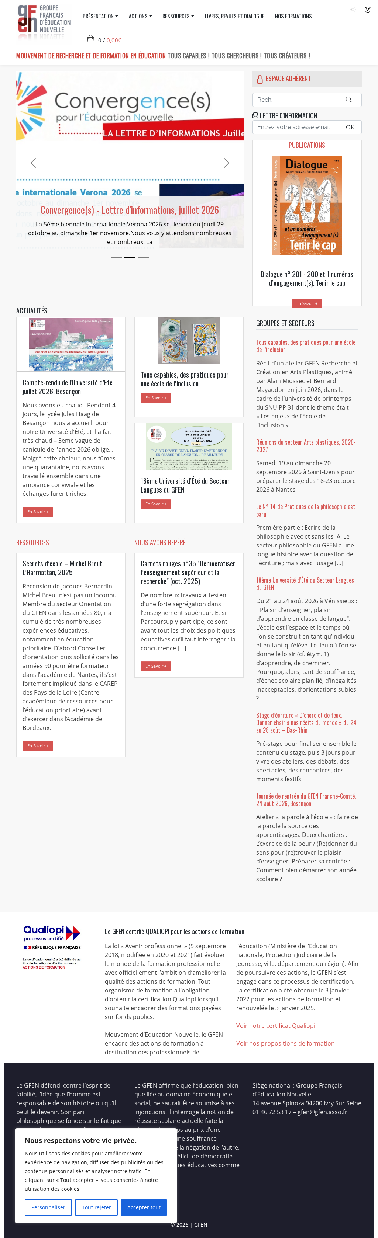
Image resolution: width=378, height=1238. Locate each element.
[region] (96, 1175)
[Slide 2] (129, 258)
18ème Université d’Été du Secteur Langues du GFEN (305, 583)
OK (350, 127)
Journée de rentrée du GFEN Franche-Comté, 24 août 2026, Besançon (306, 800)
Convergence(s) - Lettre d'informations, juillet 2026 (130, 209)
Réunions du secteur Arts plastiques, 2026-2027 (306, 446)
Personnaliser (48, 1207)
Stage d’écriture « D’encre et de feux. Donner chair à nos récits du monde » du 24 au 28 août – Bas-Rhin (306, 722)
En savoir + (306, 303)
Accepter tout (144, 1207)
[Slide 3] (143, 258)
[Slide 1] (116, 258)
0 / (109, 40)
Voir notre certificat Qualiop (275, 1026)
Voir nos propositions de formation (285, 1043)
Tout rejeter (96, 1207)
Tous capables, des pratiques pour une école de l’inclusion (305, 346)
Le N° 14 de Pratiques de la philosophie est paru (305, 510)
